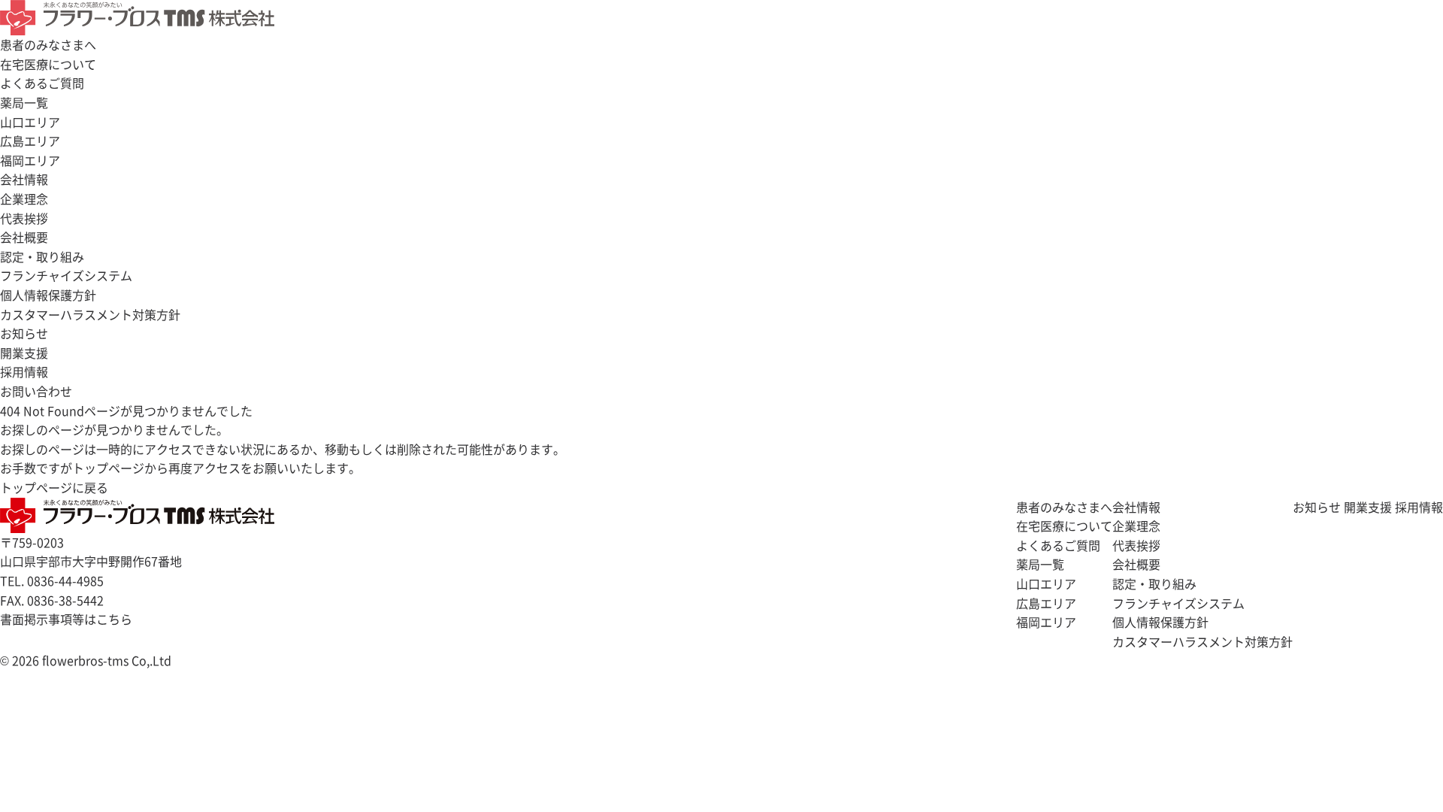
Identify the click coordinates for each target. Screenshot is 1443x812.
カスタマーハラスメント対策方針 (90, 314)
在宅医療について (48, 64)
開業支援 (24, 353)
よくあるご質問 (42, 83)
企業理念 (24, 198)
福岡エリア (30, 160)
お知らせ (24, 333)
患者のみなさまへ (48, 44)
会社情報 (24, 179)
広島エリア (30, 141)
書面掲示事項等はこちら (66, 619)
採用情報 (1419, 507)
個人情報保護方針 (48, 295)
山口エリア (30, 122)
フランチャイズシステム (66, 275)
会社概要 (24, 237)
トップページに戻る (54, 487)
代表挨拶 (24, 218)
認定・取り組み (42, 256)
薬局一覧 (24, 102)
